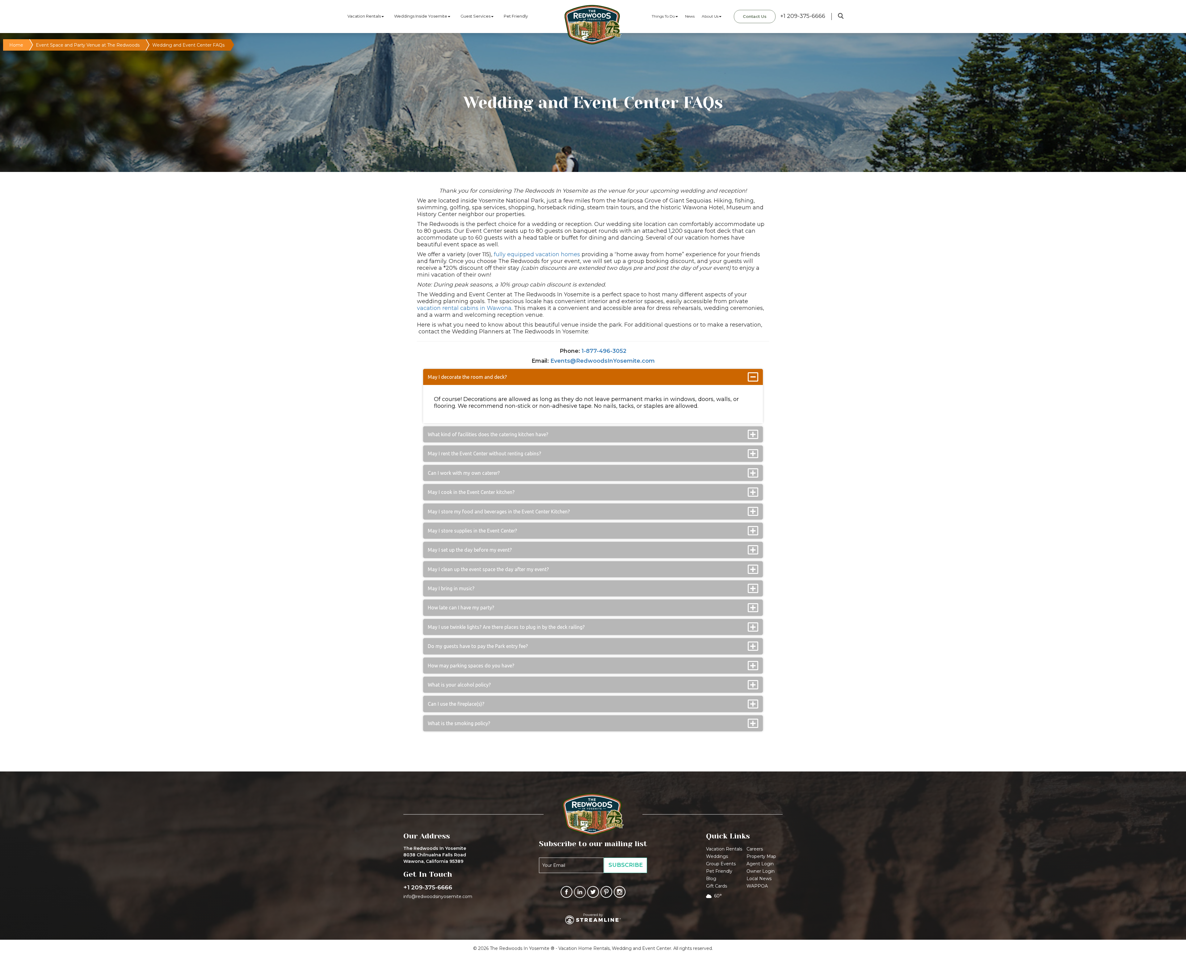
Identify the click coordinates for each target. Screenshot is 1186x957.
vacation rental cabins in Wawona (464, 308)
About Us (710, 16)
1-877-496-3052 (604, 351)
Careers (755, 849)
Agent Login (760, 864)
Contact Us (755, 16)
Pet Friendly (516, 16)
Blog (711, 878)
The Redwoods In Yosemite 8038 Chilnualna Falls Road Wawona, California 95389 (434, 855)
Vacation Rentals (364, 16)
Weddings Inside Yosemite (420, 16)
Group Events (721, 864)
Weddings (717, 856)
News (690, 16)
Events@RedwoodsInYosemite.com (602, 360)
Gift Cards (716, 886)
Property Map (761, 856)
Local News (759, 878)
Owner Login (761, 871)
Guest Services (475, 16)
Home (16, 45)
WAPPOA (757, 886)
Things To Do (663, 16)
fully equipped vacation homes (537, 254)
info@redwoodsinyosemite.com (437, 896)
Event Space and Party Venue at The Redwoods (88, 45)
